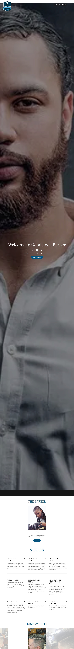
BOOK (37, 540)
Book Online (37, 257)
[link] (7, 1)
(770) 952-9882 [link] (60, 5)
